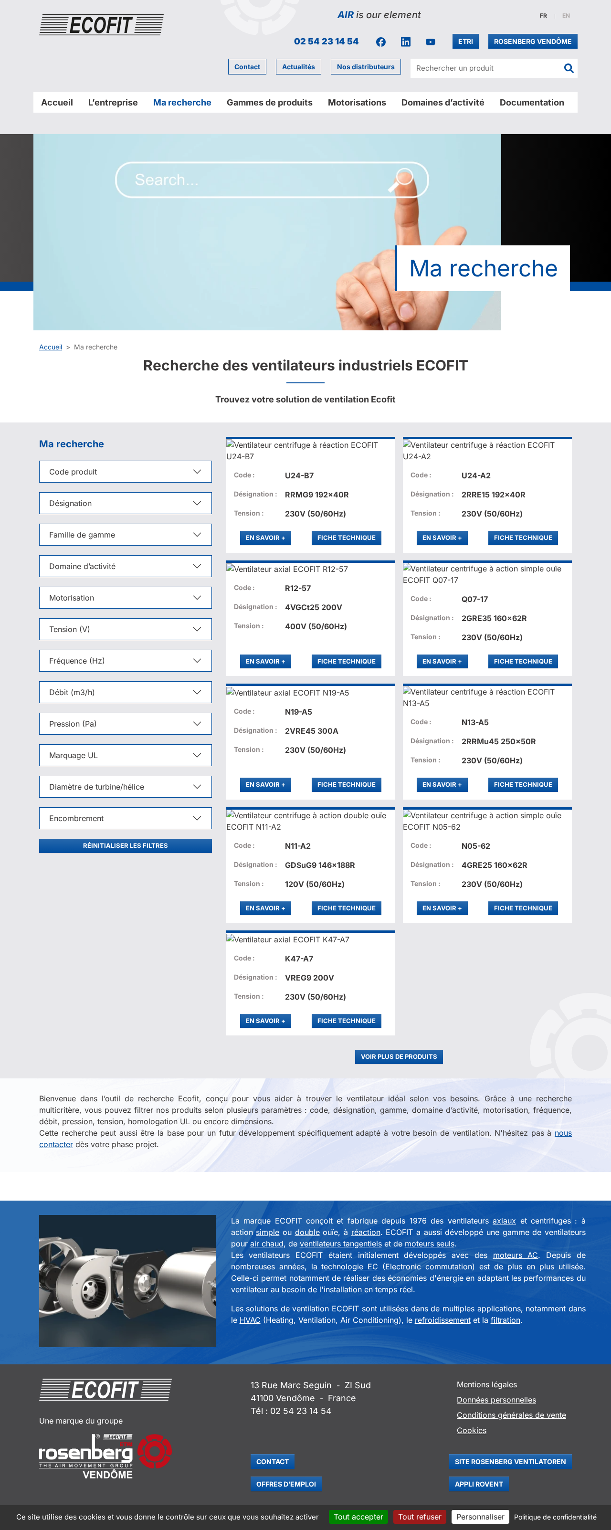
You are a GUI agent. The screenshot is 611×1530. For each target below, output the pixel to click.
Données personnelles (496, 1399)
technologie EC (349, 1266)
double (307, 1232)
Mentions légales (487, 1384)
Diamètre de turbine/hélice (96, 786)
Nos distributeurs (366, 67)
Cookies (471, 1430)
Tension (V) (69, 629)
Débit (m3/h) (72, 692)
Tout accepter (358, 1516)
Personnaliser (480, 1516)
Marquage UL (73, 755)
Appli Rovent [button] (479, 1484)
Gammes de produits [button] (270, 102)
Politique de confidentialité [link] (555, 1517)
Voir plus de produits (399, 1056)
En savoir (268, 537)
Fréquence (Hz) (77, 660)
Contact (247, 67)
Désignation (70, 503)
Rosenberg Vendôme (533, 41)
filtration (505, 1320)
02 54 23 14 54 (326, 41)
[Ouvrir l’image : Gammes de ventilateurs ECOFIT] (127, 1281)
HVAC (250, 1320)
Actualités (298, 67)
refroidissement (443, 1320)
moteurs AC (515, 1255)
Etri (465, 41)
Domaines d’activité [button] (443, 102)
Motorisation (71, 597)
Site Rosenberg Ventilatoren (510, 1461)
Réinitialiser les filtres (125, 845)
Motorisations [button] (357, 102)
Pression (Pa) (73, 723)
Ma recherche (182, 102)
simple (267, 1232)
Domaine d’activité (82, 566)
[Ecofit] (101, 24)
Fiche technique (346, 537)
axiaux (504, 1220)
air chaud (267, 1243)
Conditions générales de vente (511, 1415)
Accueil (57, 102)
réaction (365, 1232)
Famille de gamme (82, 534)
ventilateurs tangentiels (341, 1243)
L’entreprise (113, 102)
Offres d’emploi (286, 1484)
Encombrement (76, 818)
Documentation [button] (532, 102)
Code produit (73, 471)
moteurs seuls (429, 1243)
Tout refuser (420, 1516)
